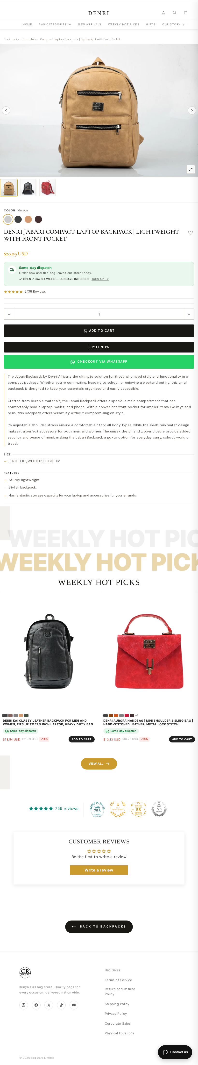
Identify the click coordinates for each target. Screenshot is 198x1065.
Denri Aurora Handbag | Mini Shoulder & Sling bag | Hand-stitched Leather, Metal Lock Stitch (148, 722)
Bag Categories (53, 24)
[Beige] (28, 219)
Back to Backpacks (102, 926)
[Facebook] (36, 1005)
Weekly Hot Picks (124, 24)
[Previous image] (6, 110)
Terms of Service (118, 980)
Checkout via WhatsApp (102, 362)
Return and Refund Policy (120, 991)
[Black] (18, 219)
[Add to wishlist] (190, 233)
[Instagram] (23, 1005)
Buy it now (99, 347)
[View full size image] (190, 169)
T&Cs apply (100, 279)
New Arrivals (89, 24)
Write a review (99, 870)
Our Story (171, 24)
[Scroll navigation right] (183, 24)
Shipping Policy (117, 1004)
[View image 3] (47, 187)
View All (96, 763)
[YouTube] (74, 1005)
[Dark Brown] (38, 219)
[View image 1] (8, 187)
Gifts (151, 24)
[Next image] (192, 110)
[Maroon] (8, 219)
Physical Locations (119, 1033)
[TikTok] (61, 1005)
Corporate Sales (118, 1023)
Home (27, 24)
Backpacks (11, 39)
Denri (99, 12)
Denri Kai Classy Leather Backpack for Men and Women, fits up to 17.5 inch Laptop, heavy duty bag (48, 722)
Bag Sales (112, 970)
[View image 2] (28, 187)
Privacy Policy (116, 1013)
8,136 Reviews (35, 292)
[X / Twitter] (48, 1005)
